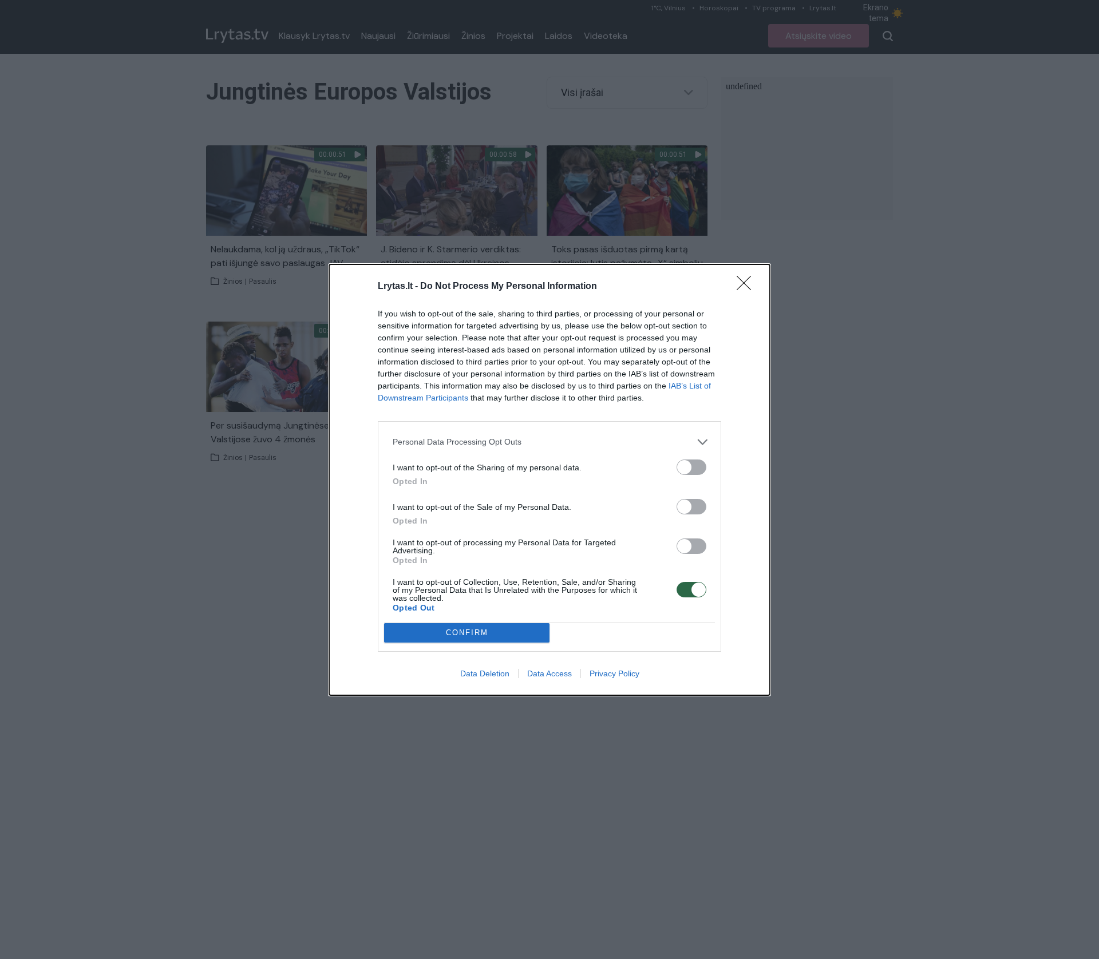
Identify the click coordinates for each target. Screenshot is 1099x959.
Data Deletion (484, 673)
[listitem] (549, 442)
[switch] (691, 467)
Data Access (549, 673)
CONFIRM (467, 632)
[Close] (747, 287)
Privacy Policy (614, 673)
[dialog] (549, 479)
